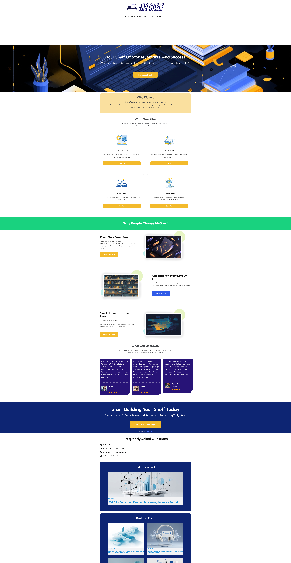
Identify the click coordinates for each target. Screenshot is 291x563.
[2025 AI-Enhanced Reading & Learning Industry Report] (145, 473)
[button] (163, 16)
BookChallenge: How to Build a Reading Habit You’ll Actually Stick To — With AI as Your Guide (126, 551)
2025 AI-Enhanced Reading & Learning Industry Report (143, 502)
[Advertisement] (145, 29)
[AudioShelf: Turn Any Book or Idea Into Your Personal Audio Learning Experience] (165, 524)
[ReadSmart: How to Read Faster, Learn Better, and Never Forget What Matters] (126, 558)
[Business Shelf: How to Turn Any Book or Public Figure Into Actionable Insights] (165, 558)
